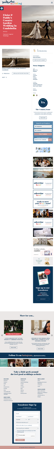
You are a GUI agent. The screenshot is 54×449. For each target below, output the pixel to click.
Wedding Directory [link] (7, 398)
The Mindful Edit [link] (7, 391)
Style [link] (22, 388)
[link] (1, 8)
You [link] (4, 385)
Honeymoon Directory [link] (8, 400)
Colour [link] (22, 385)
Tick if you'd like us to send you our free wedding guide (26, 431)
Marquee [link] (35, 79)
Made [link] (5, 383)
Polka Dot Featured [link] (13, 334)
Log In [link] (39, 386)
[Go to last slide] (2, 335)
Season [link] (22, 391)
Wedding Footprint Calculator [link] (7, 394)
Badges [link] (39, 396)
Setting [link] (22, 390)
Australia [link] (35, 83)
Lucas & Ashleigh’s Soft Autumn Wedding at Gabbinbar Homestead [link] (13, 339)
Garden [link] (35, 78)
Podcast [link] (5, 388)
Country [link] (35, 75)
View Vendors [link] (43, 134)
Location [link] (22, 386)
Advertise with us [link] (41, 395)
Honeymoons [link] (6, 386)
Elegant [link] (35, 71)
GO (50, 139)
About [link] (39, 380)
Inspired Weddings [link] (24, 382)
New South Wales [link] (37, 86)
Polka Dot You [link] (40, 334)
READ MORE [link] (43, 117)
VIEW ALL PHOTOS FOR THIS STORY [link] (21, 73)
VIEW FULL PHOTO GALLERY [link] (39, 60)
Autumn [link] (35, 90)
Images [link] (22, 383)
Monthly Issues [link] (24, 393)
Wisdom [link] (5, 382)
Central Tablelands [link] (37, 84)
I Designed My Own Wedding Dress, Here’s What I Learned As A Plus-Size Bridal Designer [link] (40, 340)
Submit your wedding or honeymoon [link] (42, 393)
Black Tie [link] (35, 70)
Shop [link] (5, 390)
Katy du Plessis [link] (36, 57)
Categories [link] (23, 380)
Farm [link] (34, 76)
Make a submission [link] (41, 390)
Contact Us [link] (40, 384)
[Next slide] (52, 335)
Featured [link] (5, 34)
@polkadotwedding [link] (39, 355)
